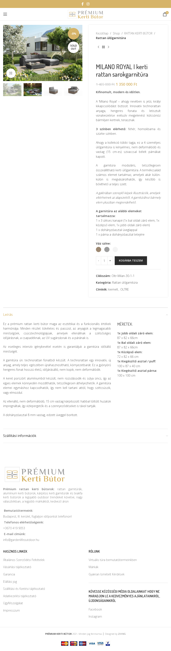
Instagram (95, 616)
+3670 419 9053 (14, 528)
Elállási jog (10, 582)
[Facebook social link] (82, 4)
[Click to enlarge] (11, 73)
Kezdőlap (102, 33)
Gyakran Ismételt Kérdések (106, 574)
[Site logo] (85, 14)
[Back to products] (103, 47)
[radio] (98, 249)
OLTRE (124, 289)
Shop (116, 33)
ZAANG (122, 633)
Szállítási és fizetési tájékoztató (24, 589)
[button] (7, 53)
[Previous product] (98, 47)
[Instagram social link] (88, 4)
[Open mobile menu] (5, 14)
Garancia (9, 574)
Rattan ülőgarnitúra (111, 38)
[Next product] (108, 47)
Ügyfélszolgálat (13, 603)
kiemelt (113, 289)
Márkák (93, 567)
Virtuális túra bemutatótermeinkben (113, 560)
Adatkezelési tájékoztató (19, 596)
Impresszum (11, 610)
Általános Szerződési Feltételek (24, 560)
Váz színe (103, 243)
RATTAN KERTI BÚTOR (138, 33)
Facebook (95, 609)
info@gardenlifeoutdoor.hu (21, 540)
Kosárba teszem (131, 260)
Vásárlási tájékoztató (17, 567)
